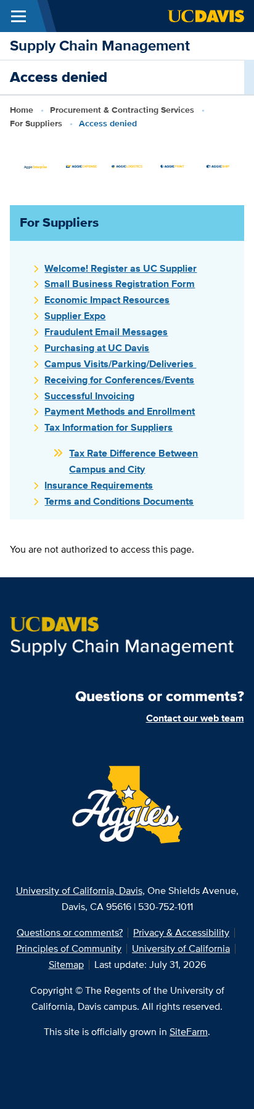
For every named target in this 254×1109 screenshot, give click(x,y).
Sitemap (66, 964)
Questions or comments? (70, 932)
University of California (181, 948)
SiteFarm (189, 1032)
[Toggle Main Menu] (18, 16)
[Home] (122, 636)
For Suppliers (36, 123)
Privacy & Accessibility (181, 932)
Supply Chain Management (100, 45)
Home (21, 110)
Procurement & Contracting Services (122, 110)
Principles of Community (68, 948)
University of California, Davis (79, 891)
